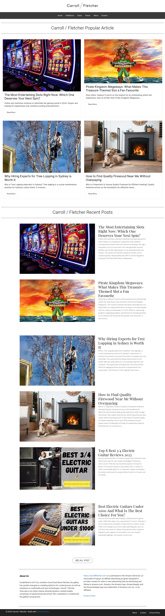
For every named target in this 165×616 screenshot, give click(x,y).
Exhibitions (70, 15)
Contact (104, 15)
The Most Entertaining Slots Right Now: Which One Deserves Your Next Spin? (39, 96)
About (96, 15)
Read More (11, 112)
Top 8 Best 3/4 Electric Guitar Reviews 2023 (116, 452)
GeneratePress (42, 611)
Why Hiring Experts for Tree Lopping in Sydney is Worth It (121, 343)
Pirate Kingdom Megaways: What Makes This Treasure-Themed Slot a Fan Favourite (117, 88)
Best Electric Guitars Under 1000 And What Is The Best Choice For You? (121, 510)
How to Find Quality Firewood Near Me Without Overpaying (120, 398)
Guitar (79, 15)
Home (60, 15)
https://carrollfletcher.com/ (95, 576)
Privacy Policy (89, 596)
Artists (87, 15)
